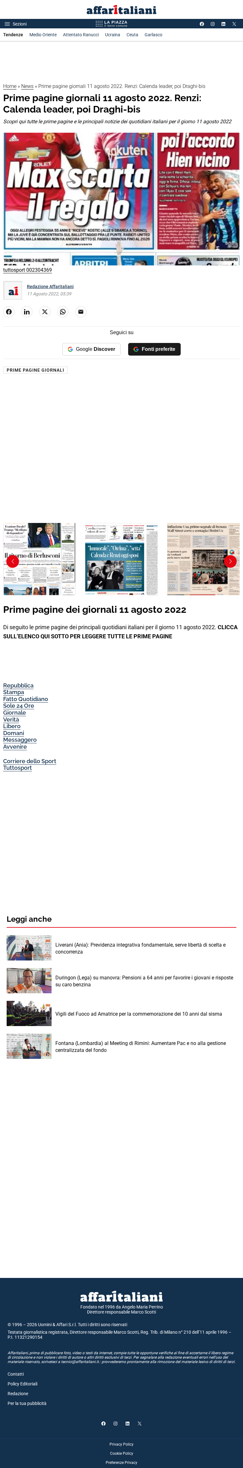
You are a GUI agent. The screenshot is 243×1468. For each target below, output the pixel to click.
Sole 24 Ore (18, 705)
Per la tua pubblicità (27, 1403)
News (27, 86)
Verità (11, 719)
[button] (230, 561)
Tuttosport (17, 767)
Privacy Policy (121, 1444)
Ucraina (112, 34)
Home (9, 86)
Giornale (14, 712)
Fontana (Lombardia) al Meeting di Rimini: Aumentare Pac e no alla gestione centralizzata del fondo (140, 1046)
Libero (12, 726)
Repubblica (18, 685)
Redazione (18, 1393)
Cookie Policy (121, 1453)
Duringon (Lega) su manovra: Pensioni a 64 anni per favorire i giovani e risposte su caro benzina (144, 981)
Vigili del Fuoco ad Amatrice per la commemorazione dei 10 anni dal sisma (138, 1014)
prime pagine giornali (35, 370)
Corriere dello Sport (29, 761)
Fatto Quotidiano (25, 699)
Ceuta (132, 34)
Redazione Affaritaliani (50, 286)
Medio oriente (43, 34)
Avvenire (15, 746)
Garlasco (153, 34)
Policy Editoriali (22, 1383)
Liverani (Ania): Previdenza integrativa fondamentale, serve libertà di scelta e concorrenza (140, 948)
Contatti (16, 1374)
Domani (13, 733)
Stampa (13, 692)
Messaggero (20, 739)
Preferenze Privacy (121, 1462)
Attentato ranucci (81, 34)
